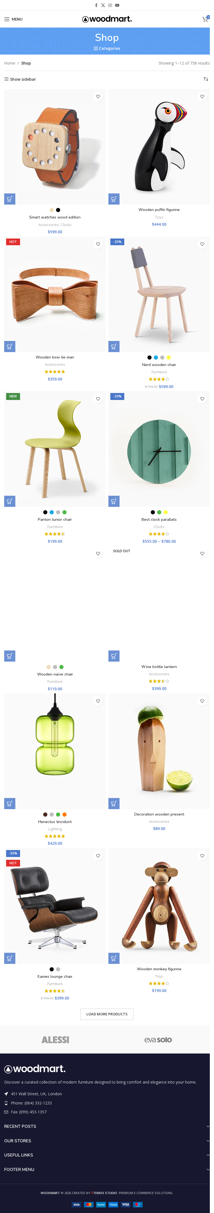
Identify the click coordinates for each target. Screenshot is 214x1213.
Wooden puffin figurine (159, 209)
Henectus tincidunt (55, 821)
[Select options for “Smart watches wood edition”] (9, 199)
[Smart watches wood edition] (55, 147)
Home (9, 63)
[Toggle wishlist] (98, 97)
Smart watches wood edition (55, 217)
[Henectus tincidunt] (55, 751)
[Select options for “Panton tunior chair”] (9, 501)
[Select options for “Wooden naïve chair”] (9, 656)
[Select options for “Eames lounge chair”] (9, 958)
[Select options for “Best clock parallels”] (114, 501)
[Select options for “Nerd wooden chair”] (114, 346)
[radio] (52, 210)
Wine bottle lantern (159, 666)
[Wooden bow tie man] (55, 294)
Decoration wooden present (159, 814)
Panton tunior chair (55, 519)
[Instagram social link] (110, 5)
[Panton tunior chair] (55, 449)
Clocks (66, 224)
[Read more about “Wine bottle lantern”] (114, 656)
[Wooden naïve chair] (55, 604)
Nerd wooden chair (159, 364)
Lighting (55, 828)
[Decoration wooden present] (159, 751)
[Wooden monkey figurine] (159, 906)
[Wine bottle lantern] (159, 604)
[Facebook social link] (96, 5)
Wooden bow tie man (55, 357)
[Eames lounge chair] (55, 906)
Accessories (48, 224)
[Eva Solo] (158, 1040)
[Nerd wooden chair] (159, 294)
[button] (114, 199)
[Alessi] (55, 1040)
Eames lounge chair (55, 976)
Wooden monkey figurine (159, 969)
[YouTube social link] (117, 5)
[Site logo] (107, 18)
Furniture (159, 371)
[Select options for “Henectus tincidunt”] (9, 803)
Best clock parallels (159, 519)
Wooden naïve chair (55, 674)
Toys (159, 217)
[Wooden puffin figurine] (159, 147)
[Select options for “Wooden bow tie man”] (9, 346)
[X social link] (103, 5)
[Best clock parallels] (159, 449)
